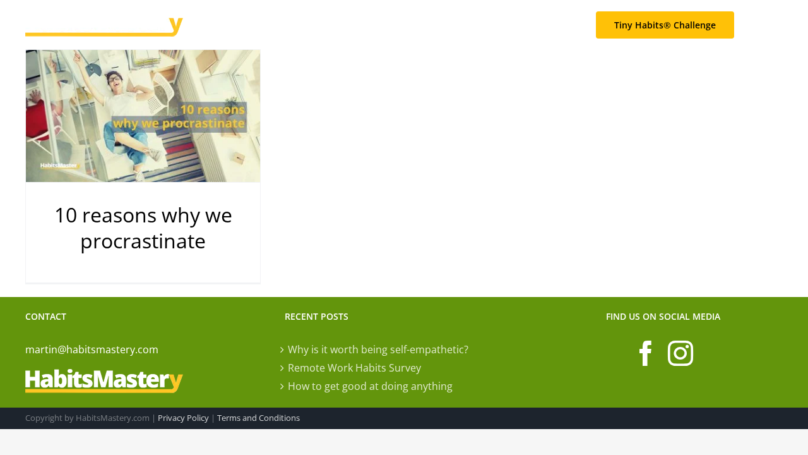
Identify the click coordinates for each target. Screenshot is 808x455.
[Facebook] (645, 353)
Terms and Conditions (258, 417)
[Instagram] (680, 353)
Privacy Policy (183, 417)
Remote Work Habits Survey (354, 368)
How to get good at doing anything (370, 386)
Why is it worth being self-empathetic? (378, 349)
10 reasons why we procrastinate (143, 228)
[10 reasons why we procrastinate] (143, 116)
